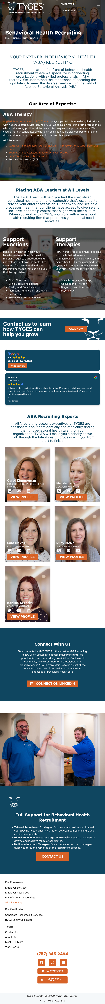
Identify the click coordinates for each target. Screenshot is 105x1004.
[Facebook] (41, 962)
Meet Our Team (14, 942)
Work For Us (12, 946)
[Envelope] (19, 491)
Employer (67, 4)
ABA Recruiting (14, 902)
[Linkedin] (28, 491)
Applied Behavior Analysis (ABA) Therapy (27, 121)
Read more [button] (10, 401)
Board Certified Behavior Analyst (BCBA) (32, 145)
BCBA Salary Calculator (18, 919)
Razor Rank (60, 1001)
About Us (10, 937)
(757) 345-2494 (52, 954)
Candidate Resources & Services (24, 914)
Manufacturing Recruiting (20, 897)
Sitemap (73, 996)
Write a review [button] (18, 366)
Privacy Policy (62, 996)
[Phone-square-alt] (9, 491)
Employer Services (16, 887)
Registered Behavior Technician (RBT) (31, 156)
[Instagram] (52, 962)
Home (7, 38)
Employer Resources (17, 892)
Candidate (68, 10)
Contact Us (11, 932)
